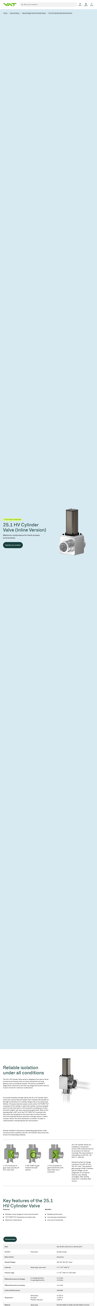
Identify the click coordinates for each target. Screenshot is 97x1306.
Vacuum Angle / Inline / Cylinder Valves (34, 13)
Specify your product (13, 545)
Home (5, 13)
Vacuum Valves (14, 13)
